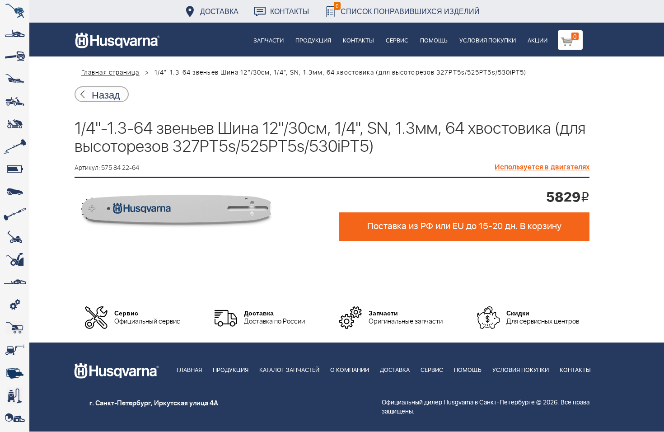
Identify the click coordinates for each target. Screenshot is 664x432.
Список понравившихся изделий (408, 9)
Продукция (313, 41)
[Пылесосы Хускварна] (14, 395)
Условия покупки (487, 41)
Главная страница (110, 72)
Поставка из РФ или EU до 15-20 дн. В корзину (464, 226)
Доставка (219, 11)
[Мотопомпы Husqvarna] (14, 373)
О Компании (349, 370)
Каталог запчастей (289, 370)
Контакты (289, 11)
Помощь (434, 41)
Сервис (397, 41)
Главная (189, 370)
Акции (537, 41)
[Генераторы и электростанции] (14, 327)
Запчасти (268, 41)
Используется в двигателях (542, 167)
